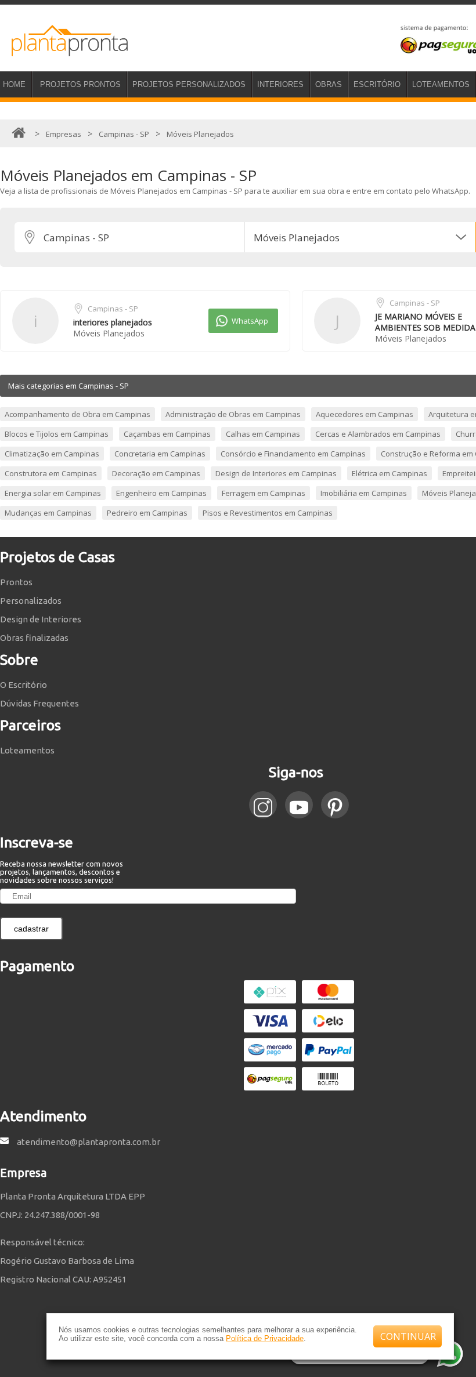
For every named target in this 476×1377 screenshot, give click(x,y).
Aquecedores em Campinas (364, 414)
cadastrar (31, 928)
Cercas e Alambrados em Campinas (378, 434)
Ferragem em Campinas (263, 493)
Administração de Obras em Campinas (233, 414)
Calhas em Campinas (263, 434)
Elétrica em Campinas (389, 473)
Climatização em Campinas (52, 453)
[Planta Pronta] (64, 51)
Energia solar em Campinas (53, 493)
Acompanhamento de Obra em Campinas (77, 414)
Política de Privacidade (265, 1338)
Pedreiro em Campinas (147, 513)
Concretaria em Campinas (159, 453)
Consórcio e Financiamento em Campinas (293, 453)
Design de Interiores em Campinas (276, 473)
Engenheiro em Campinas (161, 493)
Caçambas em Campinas (167, 434)
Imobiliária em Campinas (363, 493)
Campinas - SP (113, 308)
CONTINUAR (408, 1336)
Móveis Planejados (109, 333)
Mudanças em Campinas (48, 513)
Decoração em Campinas (156, 473)
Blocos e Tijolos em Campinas (57, 434)
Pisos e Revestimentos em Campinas (268, 513)
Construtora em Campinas (51, 473)
